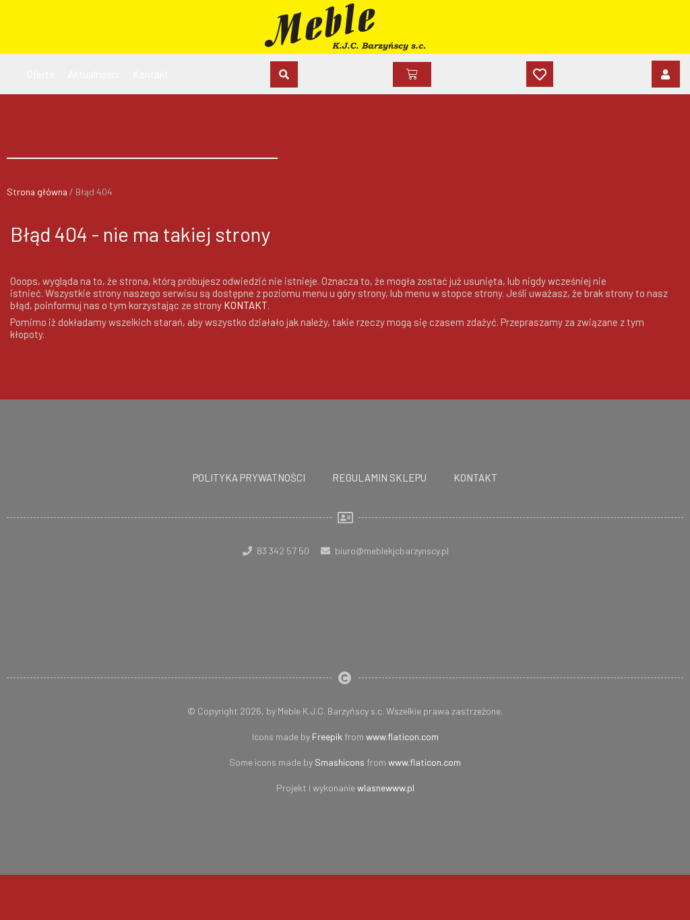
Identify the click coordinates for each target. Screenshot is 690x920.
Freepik (327, 736)
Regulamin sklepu (379, 477)
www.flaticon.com (402, 736)
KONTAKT (246, 305)
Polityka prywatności (249, 477)
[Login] (666, 74)
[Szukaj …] (284, 74)
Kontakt (475, 477)
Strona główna (37, 191)
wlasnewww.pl (385, 787)
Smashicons (340, 762)
